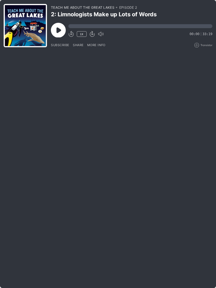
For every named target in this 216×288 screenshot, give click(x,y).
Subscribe (60, 45)
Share (78, 45)
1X (81, 34)
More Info (96, 45)
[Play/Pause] (25, 26)
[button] (140, 26)
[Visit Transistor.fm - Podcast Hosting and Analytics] (203, 45)
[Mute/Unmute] (101, 34)
